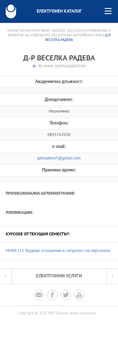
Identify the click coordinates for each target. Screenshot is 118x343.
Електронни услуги (59, 276)
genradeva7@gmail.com (59, 158)
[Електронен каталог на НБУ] (11, 11)
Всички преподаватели (62, 66)
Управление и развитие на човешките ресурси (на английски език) (59, 33)
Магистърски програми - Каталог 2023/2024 (45, 31)
